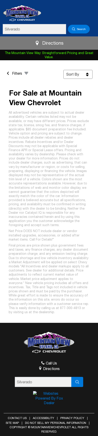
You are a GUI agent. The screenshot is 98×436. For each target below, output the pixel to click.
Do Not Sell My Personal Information (55, 423)
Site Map (12, 423)
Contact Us (17, 418)
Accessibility (43, 418)
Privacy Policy (72, 418)
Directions (52, 43)
